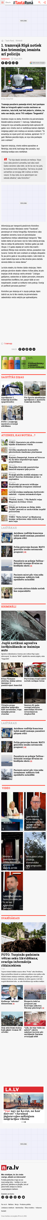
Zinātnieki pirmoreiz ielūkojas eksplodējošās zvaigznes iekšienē (25, 485)
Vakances (39, 1208)
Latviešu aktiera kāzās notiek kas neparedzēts (29, 589)
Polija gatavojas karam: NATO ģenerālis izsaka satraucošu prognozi (29, 549)
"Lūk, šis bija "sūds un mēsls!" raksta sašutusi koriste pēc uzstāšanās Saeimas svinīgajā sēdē (34, 1032)
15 (25, 552)
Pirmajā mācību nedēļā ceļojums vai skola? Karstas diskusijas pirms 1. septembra (25, 476)
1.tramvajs (6, 343)
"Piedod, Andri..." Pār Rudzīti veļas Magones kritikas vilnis (25, 500)
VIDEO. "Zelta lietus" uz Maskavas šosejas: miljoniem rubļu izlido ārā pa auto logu (26, 519)
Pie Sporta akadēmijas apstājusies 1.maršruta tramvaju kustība (34, 399)
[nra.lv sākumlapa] (8, 2)
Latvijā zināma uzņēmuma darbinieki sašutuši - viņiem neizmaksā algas (26, 493)
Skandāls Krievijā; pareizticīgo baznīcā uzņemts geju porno (24, 468)
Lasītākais (9, 527)
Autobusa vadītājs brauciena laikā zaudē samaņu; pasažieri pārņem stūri (29, 535)
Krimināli (19, 40)
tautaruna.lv (5, 59)
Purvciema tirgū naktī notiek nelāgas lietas (35, 680)
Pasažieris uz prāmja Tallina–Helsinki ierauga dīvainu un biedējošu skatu (29, 563)
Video (6, 788)
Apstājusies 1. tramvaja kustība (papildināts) (9, 399)
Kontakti (3, 1211)
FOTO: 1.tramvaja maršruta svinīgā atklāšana (9, 424)
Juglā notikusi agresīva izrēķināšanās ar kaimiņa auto (20, 646)
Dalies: (14, 349)
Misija (17, 1204)
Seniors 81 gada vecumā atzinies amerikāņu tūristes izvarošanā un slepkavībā (33, 709)
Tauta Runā (9, 40)
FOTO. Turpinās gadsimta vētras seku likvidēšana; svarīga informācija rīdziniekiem (20, 960)
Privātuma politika (25, 1204)
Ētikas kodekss (29, 1208)
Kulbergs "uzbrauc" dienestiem (10, 1002)
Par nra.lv (4, 1204)
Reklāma (11, 1204)
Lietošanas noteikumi (7, 1208)
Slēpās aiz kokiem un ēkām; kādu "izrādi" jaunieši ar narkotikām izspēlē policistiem (27, 509)
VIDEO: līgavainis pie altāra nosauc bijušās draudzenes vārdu (26, 443)
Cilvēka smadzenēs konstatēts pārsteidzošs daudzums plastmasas (25, 451)
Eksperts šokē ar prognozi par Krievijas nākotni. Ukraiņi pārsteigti (33, 1004)
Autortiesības (20, 1208)
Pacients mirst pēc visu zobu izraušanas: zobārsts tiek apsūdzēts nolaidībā (28, 577)
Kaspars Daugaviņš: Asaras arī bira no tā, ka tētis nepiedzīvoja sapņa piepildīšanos (27, 459)
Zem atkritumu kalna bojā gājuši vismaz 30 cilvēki (11, 1030)
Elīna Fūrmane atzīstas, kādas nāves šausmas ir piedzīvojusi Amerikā (11, 682)
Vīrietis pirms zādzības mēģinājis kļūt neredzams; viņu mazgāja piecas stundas (11, 709)
